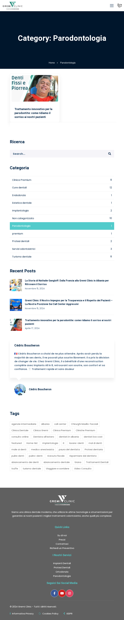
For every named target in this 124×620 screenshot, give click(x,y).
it (63, 443)
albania (45, 424)
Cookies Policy (50, 613)
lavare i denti (76, 443)
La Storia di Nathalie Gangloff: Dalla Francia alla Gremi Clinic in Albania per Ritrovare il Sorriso (67, 282)
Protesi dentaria (94, 449)
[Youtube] (62, 593)
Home (52, 62)
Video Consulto (82, 468)
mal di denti (95, 443)
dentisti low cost (93, 436)
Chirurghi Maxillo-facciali (84, 424)
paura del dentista (69, 449)
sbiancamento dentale (57, 462)
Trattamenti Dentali (97, 462)
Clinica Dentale (19, 430)
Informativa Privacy (23, 613)
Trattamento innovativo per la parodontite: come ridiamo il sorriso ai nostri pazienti (33, 113)
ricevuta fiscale (56, 455)
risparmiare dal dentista (82, 455)
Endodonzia (62, 195)
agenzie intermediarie (23, 424)
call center (60, 424)
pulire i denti (35, 455)
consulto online (20, 436)
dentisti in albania (69, 436)
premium (62, 233)
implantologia (50, 443)
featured (16, 443)
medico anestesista (42, 449)
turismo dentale (32, 468)
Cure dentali (62, 187)
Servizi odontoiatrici (62, 249)
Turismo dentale (62, 256)
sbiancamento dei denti (25, 462)
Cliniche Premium (85, 430)
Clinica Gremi (40, 430)
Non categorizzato (62, 218)
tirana (78, 462)
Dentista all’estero (43, 436)
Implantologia (62, 210)
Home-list (32, 443)
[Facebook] (54, 593)
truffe (14, 468)
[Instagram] (69, 593)
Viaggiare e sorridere (57, 468)
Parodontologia (62, 226)
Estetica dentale (62, 203)
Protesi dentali (62, 241)
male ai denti (18, 449)
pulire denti (17, 455)
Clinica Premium (62, 180)
